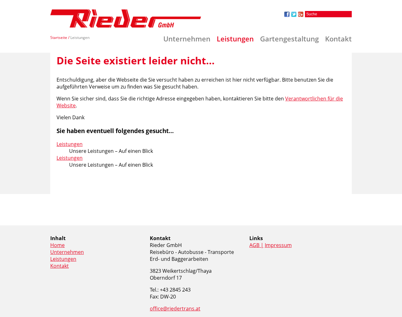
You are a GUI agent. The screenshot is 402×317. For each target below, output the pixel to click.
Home (57, 245)
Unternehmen (186, 38)
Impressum (278, 245)
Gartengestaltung (289, 38)
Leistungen (235, 38)
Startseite (58, 37)
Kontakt (338, 38)
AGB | (256, 245)
